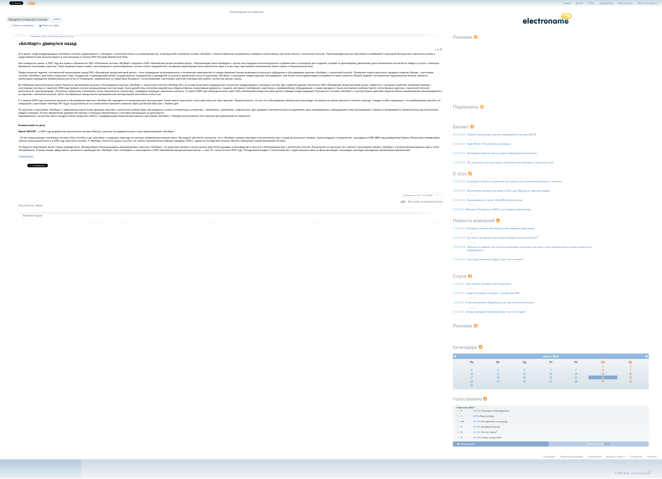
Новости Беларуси (647, 3)
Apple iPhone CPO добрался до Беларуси (489, 144)
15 (603, 373)
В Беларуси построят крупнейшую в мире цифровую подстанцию (500, 228)
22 (603, 377)
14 (576, 373)
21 (576, 377)
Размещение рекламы (571, 457)
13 (551, 373)
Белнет (579, 3)
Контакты (652, 457)
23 (630, 377)
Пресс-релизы (625, 3)
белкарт (416, 201)
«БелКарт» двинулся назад (61, 36)
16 (630, 373)
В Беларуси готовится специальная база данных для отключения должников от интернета (514, 181)
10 (471, 373)
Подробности (606, 3)
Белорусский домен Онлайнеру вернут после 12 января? (496, 312)
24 (471, 381)
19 (524, 377)
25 (498, 381)
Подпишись (466, 106)
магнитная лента (431, 201)
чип (422, 201)
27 (551, 381)
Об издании (549, 457)
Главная (567, 3)
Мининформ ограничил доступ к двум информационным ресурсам (502, 153)
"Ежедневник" (26, 156)
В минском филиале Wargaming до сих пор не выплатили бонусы (500, 302)
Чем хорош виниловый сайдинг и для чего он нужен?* (495, 259)
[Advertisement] (230, 181)
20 (551, 377)
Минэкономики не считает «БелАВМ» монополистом (494, 200)
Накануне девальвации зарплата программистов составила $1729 (501, 134)
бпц (440, 201)
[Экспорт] (31, 4)
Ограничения (594, 457)
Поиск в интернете (23, 25)
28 (576, 381)
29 (603, 381)
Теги (410, 201)
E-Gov (591, 3)
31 (471, 385)
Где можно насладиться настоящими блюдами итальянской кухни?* (502, 238)
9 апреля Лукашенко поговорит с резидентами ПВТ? (493, 293)
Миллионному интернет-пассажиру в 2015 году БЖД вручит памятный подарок (508, 191)
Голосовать (468, 444)
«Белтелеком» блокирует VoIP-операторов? (488, 284)
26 (524, 381)
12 (524, 373)
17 (471, 377)
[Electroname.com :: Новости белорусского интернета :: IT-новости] (547, 26)
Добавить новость (615, 457)
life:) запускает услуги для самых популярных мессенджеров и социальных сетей (510, 162)
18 (498, 377)
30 (630, 381)
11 (498, 373)
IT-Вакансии (636, 457)
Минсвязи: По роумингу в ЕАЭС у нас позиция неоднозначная (498, 209)
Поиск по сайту (50, 25)
